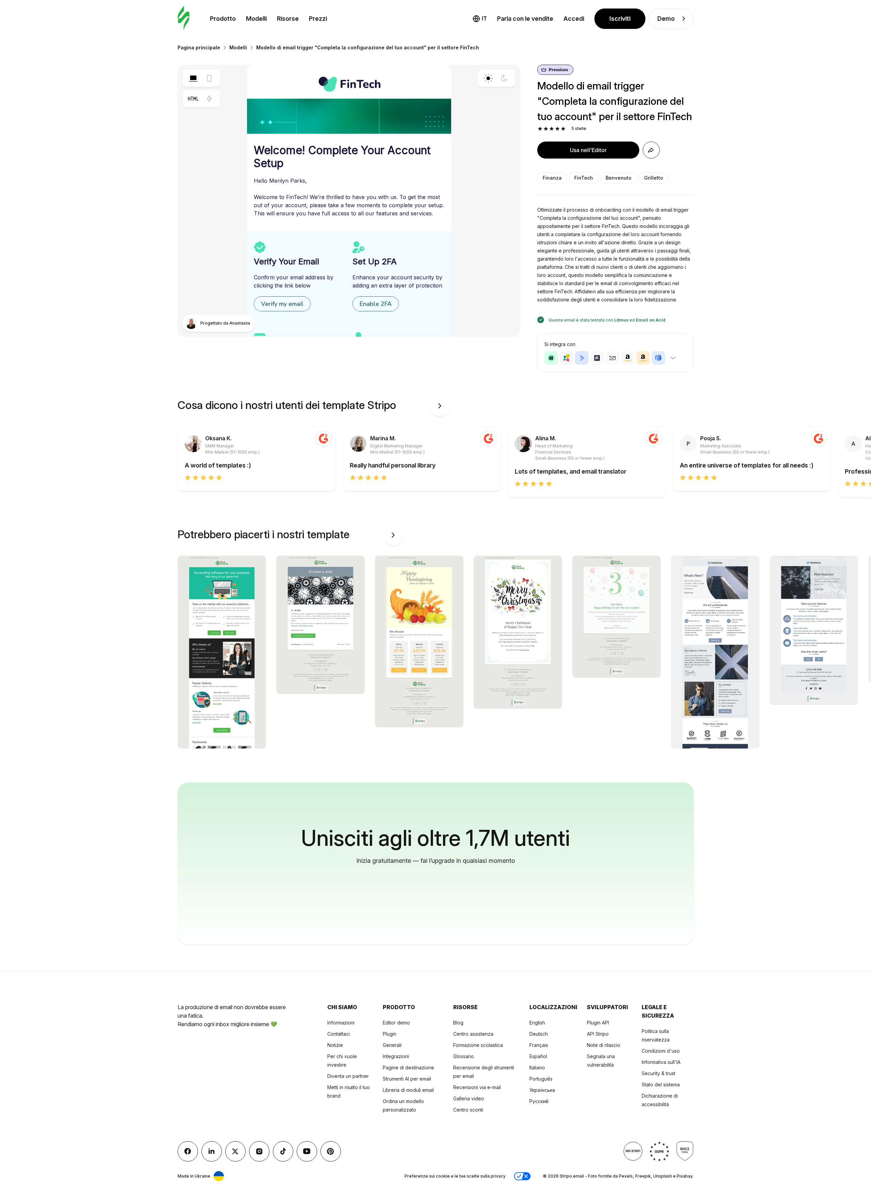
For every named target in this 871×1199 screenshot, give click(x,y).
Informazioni (341, 1022)
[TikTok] (283, 1151)
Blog (458, 1022)
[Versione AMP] (209, 98)
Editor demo (396, 1022)
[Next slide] (440, 406)
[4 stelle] (557, 129)
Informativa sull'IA (661, 1062)
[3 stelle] (552, 129)
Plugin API (598, 1022)
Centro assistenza (473, 1034)
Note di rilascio (603, 1045)
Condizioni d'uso (661, 1051)
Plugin (389, 1034)
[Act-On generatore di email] (566, 358)
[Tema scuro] (504, 78)
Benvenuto (618, 178)
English (537, 1022)
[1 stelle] (540, 129)
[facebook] (188, 1151)
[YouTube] (307, 1151)
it (484, 18)
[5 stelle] (563, 129)
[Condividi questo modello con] (651, 150)
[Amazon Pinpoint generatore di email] (628, 358)
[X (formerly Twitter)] (235, 1151)
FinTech (583, 178)
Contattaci (338, 1034)
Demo (666, 18)
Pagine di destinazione (408, 1067)
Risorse (288, 18)
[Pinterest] (331, 1151)
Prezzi (318, 18)
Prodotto (223, 18)
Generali (392, 1045)
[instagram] (259, 1151)
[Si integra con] (673, 358)
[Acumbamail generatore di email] (612, 358)
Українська (542, 1090)
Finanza (552, 178)
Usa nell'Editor (588, 150)
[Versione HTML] (193, 98)
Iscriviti (619, 18)
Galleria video (468, 1098)
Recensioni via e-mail (477, 1087)
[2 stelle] (546, 129)
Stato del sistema (661, 1084)
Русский (538, 1101)
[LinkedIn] (211, 1151)
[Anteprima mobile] (209, 78)
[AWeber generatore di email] (658, 358)
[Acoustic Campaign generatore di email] (551, 358)
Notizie (335, 1045)
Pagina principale (199, 47)
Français (538, 1045)
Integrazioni (396, 1056)
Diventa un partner (348, 1076)
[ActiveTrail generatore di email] (597, 358)
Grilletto (653, 178)
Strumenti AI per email (407, 1079)
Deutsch (538, 1034)
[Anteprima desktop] (193, 78)
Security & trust (658, 1073)
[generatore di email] (184, 18)
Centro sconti (468, 1110)
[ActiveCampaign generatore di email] (582, 358)
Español (538, 1056)
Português (541, 1079)
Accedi (573, 18)
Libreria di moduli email (408, 1090)
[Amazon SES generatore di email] (643, 358)
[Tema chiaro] (488, 78)
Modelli (256, 18)
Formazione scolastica (478, 1045)
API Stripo (598, 1034)
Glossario (463, 1056)
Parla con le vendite (525, 18)
